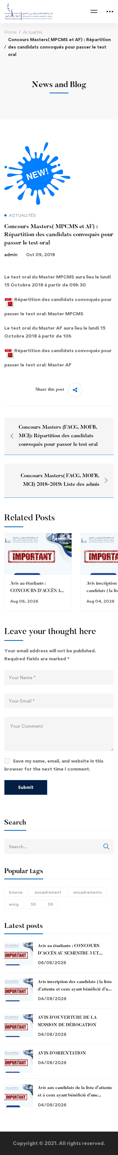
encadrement (48, 892)
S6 (33, 904)
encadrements (87, 892)
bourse (16, 892)
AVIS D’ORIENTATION (62, 1053)
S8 (50, 904)
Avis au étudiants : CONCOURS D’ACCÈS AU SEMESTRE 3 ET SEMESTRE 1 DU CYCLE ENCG (70, 953)
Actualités (33, 32)
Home (10, 32)
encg (14, 904)
